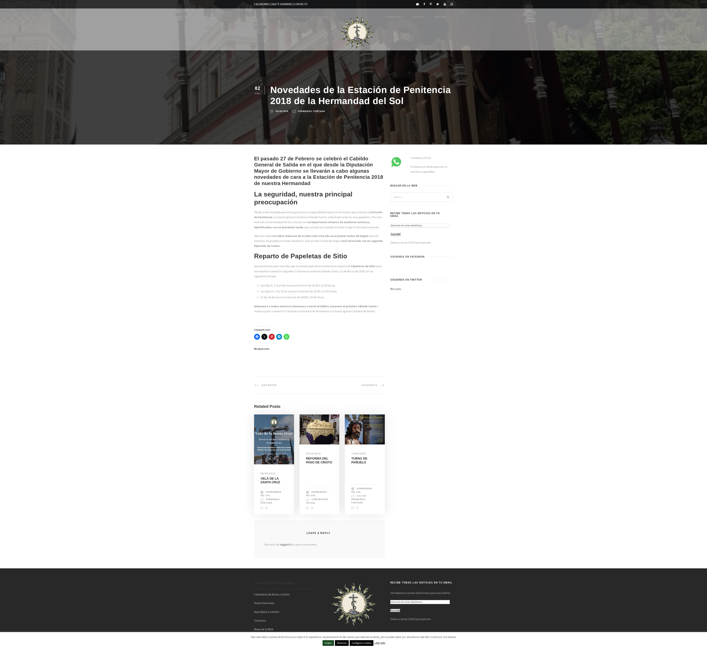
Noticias (441, 17)
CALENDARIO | (262, 4)
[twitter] (437, 4)
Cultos (361, 495)
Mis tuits (395, 289)
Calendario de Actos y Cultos (272, 594)
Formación (393, 17)
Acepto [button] (328, 643)
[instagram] (452, 4)
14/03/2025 (358, 453)
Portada (319, 111)
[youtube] (445, 4)
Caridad (323, 17)
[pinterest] (431, 4)
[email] (417, 4)
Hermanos (305, 111)
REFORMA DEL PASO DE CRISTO (319, 460)
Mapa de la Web (263, 629)
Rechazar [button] (342, 643)
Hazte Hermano (264, 603)
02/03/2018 (282, 111)
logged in (286, 544)
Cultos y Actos (299, 17)
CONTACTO (300, 4)
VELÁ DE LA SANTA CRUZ (270, 480)
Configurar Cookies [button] (361, 643)
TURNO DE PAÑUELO (359, 460)
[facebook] (424, 4)
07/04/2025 (313, 453)
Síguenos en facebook (407, 256)
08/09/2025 (268, 473)
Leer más (379, 643)
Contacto (260, 620)
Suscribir (395, 234)
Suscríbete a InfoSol (266, 612)
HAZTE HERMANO (281, 4)
